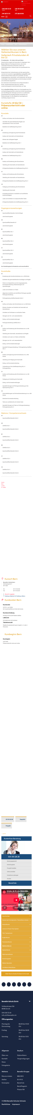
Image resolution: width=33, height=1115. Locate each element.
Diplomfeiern (22, 1055)
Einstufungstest (11, 864)
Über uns (5, 1055)
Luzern (3, 485)
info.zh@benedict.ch (9, 1015)
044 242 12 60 (6, 9)
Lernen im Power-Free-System (10, 929)
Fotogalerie (6, 1065)
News (4, 1062)
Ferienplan (5, 1083)
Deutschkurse (6, 924)
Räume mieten (7, 1076)
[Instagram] (4, 984)
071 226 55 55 (19, 13)
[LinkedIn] (19, 984)
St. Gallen (3, 487)
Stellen (4, 1079)
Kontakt (4, 1059)
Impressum (16, 1104)
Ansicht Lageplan (7, 498)
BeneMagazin (22, 1086)
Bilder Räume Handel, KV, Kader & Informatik (17, 973)
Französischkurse (7, 942)
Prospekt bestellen (11, 868)
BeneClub (12, 883)
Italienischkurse (6, 946)
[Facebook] (14, 984)
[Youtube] (24, 984)
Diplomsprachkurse (7, 954)
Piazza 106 (21, 1089)
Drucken (9, 878)
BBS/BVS (20, 1076)
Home (2, 44)
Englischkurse (6, 937)
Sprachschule (9, 44)
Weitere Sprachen (7, 963)
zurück (4, 833)
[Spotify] (29, 984)
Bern (16, 44)
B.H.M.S (20, 1079)
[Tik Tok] (9, 984)
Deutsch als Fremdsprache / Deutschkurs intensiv (15, 920)
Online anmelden (11, 871)
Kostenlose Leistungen (12, 875)
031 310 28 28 (19, 9)
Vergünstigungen (23, 1059)
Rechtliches (6, 1104)
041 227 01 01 (6, 13)
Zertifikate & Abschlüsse (8, 967)
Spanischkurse (6, 950)
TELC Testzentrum (7, 933)
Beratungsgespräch (12, 861)
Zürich (2, 482)
